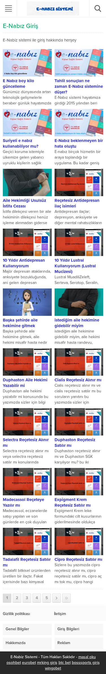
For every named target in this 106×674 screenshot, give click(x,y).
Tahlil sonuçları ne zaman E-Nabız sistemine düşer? (79, 86)
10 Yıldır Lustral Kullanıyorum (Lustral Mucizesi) (75, 266)
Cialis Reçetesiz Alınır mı (78, 379)
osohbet (14, 662)
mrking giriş (47, 662)
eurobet (29, 662)
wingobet (53, 668)
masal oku (87, 657)
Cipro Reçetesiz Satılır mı (78, 559)
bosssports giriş (86, 662)
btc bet (65, 662)
